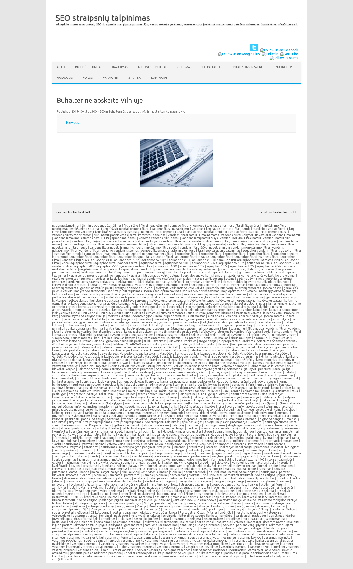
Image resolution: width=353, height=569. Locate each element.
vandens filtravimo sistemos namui (78, 238)
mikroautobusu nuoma (68, 409)
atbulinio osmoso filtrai (269, 228)
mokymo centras (185, 462)
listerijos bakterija (152, 297)
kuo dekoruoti (142, 456)
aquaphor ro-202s (204, 263)
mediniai (192, 428)
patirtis (290, 372)
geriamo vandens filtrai (158, 253)
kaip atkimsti (168, 394)
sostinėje (277, 503)
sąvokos (131, 415)
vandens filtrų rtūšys (86, 241)
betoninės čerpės (84, 375)
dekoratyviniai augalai (195, 387)
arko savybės (148, 528)
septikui (107, 359)
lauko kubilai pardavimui (200, 269)
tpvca (78, 412)
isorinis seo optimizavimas (162, 291)
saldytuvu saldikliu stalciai (168, 300)
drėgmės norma (274, 521)
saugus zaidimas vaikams (164, 294)
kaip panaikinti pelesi (246, 344)
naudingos (105, 440)
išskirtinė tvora (88, 369)
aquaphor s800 (101, 259)
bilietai (89, 484)
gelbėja (119, 425)
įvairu (103, 490)
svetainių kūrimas (252, 362)
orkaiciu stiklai (142, 303)
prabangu (135, 521)
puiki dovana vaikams (198, 275)
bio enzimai (74, 362)
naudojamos (173, 443)
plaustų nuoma (120, 462)
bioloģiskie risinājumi (249, 297)
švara (137, 400)
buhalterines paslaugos (191, 362)
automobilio (214, 409)
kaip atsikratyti (248, 400)
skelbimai (94, 453)
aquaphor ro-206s (286, 263)
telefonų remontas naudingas (72, 278)
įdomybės (59, 490)
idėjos (246, 453)
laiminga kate (272, 312)
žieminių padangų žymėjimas (102, 225)
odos (190, 459)
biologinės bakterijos (76, 331)
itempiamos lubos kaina (244, 309)
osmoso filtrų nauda (207, 225)
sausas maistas (97, 325)
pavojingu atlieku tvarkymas (253, 347)
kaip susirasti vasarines (119, 549)
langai (180, 428)
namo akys (194, 425)
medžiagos (234, 431)
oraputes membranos (196, 347)
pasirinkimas (90, 372)
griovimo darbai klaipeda (123, 341)
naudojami (61, 456)
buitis (56, 294)
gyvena (76, 465)
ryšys (221, 406)
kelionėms (151, 518)
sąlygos (117, 403)
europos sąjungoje (268, 378)
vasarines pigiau (224, 537)
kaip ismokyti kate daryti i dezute (153, 325)
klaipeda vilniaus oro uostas (182, 431)
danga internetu (209, 525)
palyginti (147, 403)
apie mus (114, 319)
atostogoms (254, 406)
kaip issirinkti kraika (204, 334)
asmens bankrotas (240, 378)
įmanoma (287, 465)
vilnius (112, 394)
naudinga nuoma (276, 422)
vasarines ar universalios (178, 534)
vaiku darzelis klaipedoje (117, 353)
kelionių (57, 412)
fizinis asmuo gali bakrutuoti (249, 387)
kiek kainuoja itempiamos (280, 309)
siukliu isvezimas (155, 341)
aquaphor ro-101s (126, 259)
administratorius (160, 384)
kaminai (148, 475)
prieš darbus (167, 437)
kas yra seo (284, 269)
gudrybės (108, 506)
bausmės (163, 412)
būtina (135, 453)
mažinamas (71, 462)
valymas (75, 447)
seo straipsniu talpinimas (223, 250)
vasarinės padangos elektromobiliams (162, 284)
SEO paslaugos (212, 67)
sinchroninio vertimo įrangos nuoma (206, 359)
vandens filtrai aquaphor (122, 253)
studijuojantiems (93, 481)
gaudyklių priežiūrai (257, 369)
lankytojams (226, 493)
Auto (61, 67)
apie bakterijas (134, 397)
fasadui (205, 528)
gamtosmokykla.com (130, 359)
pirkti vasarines (267, 540)
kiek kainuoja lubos (65, 312)
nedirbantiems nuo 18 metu (270, 553)
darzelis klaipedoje (84, 353)
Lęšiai (275, 337)
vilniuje (92, 394)
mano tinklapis (159, 484)
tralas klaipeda (93, 341)
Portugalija (187, 512)
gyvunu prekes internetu (202, 319)
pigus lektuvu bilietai (133, 509)
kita (245, 484)
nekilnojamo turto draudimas (233, 478)
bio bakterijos (234, 437)
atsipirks (97, 468)
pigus (266, 390)
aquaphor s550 (107, 266)
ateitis (206, 487)
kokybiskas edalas (214, 322)
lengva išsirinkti (267, 384)
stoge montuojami (157, 425)
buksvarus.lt (153, 521)
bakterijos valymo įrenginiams (151, 362)
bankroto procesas (263, 381)
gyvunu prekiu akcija (239, 325)
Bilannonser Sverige (249, 67)
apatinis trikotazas (101, 350)
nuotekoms (79, 397)
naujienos (129, 319)
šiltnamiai (85, 334)
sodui (267, 331)
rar (87, 496)
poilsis (290, 503)
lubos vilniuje (134, 312)
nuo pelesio (220, 356)
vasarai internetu (64, 549)
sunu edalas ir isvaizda (254, 319)
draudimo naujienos (213, 419)
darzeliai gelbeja (245, 303)
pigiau (217, 453)
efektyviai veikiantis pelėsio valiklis (180, 288)
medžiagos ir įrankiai (228, 450)
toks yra (85, 390)
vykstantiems (81, 415)
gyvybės (289, 409)
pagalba (142, 378)
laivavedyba (137, 465)
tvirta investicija (140, 372)
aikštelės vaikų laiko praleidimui (273, 275)
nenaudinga (60, 453)
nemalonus (213, 400)
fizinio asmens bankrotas (178, 375)
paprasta (190, 419)
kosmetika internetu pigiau (169, 350)
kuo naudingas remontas (265, 284)
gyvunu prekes (120, 334)
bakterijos (200, 397)
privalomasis (61, 415)
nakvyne (74, 521)
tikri (124, 472)
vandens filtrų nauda (206, 228)
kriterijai (157, 453)
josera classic (272, 288)
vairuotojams (61, 515)
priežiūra (256, 428)
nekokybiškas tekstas (146, 515)
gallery (262, 496)
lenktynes (140, 478)
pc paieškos (149, 450)
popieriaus (152, 459)
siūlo (106, 403)
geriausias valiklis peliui (96, 288)
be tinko (106, 456)
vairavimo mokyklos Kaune (237, 500)
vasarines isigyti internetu (98, 546)
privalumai (290, 431)
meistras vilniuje (119, 316)
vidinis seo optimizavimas (201, 291)
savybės (217, 456)
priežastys (59, 531)
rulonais (188, 369)
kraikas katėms (124, 337)
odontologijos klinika (147, 316)
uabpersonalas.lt (261, 365)
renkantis (92, 437)
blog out (163, 493)
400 (261, 459)
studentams (153, 481)
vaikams (67, 294)
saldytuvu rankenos (134, 300)
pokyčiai (210, 465)
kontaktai (99, 319)
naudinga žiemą (214, 425)
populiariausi (174, 403)
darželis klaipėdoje (241, 353)
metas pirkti (253, 425)
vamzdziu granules (65, 365)
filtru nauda (256, 328)
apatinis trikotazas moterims (248, 350)
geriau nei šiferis (243, 384)
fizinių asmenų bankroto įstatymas (223, 375)
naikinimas (253, 437)
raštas (206, 468)
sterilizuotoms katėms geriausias (91, 281)
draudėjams (82, 518)
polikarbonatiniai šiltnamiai (84, 328)
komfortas (61, 431)
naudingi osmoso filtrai (231, 231)
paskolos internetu (77, 319)
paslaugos (59, 394)
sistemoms (91, 447)
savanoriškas (158, 419)
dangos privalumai (111, 375)
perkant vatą (245, 525)
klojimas (144, 434)
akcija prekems (241, 337)
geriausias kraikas (215, 337)
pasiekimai (90, 465)
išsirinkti (274, 415)
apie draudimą (214, 403)
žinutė (184, 406)
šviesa (268, 425)
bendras (206, 496)
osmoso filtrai (233, 225)
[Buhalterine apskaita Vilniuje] (176, 163)
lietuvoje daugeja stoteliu (69, 284)
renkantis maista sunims (180, 556)
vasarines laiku (92, 537)
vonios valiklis (119, 365)
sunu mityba (281, 319)
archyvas (249, 496)
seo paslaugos (265, 475)
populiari (202, 434)
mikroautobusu (99, 397)
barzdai (133, 450)
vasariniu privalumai (174, 543)
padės (85, 419)
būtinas (283, 403)
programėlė (77, 394)
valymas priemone (141, 369)
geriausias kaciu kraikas (111, 278)
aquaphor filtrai (290, 250)
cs (238, 484)
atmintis (110, 468)
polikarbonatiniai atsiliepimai (148, 328)
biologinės (292, 447)
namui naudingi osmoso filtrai (162, 231)
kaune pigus (136, 390)
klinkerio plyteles (272, 356)
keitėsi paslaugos (66, 390)
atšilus (118, 406)
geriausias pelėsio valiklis (256, 272)
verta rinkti (134, 425)
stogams (169, 481)
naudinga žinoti (197, 372)
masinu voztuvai (116, 306)
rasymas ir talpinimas (211, 534)
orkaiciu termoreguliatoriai (173, 303)
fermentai (196, 440)
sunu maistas (196, 316)
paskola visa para (236, 553)
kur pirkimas (79, 456)
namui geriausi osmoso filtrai (126, 244)
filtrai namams (209, 235)
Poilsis (88, 77)
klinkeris (223, 344)
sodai (56, 512)
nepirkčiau (77, 437)
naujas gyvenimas (179, 378)
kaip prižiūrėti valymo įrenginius (255, 359)
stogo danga (208, 341)
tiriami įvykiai (209, 412)
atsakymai (83, 528)
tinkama (96, 431)
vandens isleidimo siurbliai (148, 306)
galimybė (178, 425)
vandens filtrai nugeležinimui (109, 247)
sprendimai (100, 528)
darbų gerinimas (65, 459)
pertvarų (285, 472)
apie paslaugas (192, 422)
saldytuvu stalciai (270, 300)
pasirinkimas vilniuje (273, 303)
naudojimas (69, 440)
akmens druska (104, 556)
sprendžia (191, 443)
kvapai (268, 437)
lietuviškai (59, 468)
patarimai (268, 400)
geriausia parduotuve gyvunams (148, 322)
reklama (83, 487)
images (231, 496)
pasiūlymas (276, 515)
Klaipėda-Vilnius (100, 425)
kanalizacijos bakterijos (140, 331)
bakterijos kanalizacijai (128, 294)
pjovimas (178, 459)
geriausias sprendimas (169, 372)
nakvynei (224, 503)
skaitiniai (268, 490)
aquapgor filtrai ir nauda (192, 256)
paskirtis (121, 372)
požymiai (252, 403)
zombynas (59, 487)
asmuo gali (290, 378)
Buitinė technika (88, 67)
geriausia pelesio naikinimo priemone (96, 553)
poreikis (282, 478)
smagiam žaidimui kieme (232, 275)
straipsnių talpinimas (97, 422)
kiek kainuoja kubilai (130, 281)
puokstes (175, 465)
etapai (163, 468)
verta (217, 415)
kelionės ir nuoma (74, 425)
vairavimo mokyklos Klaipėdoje (194, 500)
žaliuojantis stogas (249, 528)
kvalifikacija (60, 465)
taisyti (115, 472)
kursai (152, 465)
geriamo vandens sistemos (120, 250)
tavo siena (99, 496)
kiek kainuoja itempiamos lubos (203, 309)
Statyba (134, 77)
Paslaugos (65, 77)
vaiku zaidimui (222, 297)
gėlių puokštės (218, 394)
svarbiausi (132, 403)
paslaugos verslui (85, 515)
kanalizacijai (91, 359)
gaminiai (275, 431)
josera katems (274, 316)
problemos (161, 456)
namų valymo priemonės (230, 365)
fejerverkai (254, 331)
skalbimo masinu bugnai (239, 306)
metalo (117, 459)
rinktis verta (98, 387)
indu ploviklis (222, 347)
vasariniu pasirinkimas (175, 540)
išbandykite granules (210, 369)
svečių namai (125, 506)
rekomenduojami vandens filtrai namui (163, 241)
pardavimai (272, 428)
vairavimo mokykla (94, 462)
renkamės (173, 400)
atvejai (209, 422)
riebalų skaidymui (165, 387)
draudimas (196, 447)
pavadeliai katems (242, 322)
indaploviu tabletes (94, 365)
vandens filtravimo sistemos (71, 235)
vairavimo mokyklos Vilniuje (277, 500)
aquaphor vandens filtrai (260, 250)
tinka (174, 406)
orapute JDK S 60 (166, 347)
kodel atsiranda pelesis (122, 297)
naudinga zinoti (95, 540)
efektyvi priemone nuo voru (134, 288)
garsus (168, 490)
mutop (113, 496)
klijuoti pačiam (62, 525)
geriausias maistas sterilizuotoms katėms (205, 278)
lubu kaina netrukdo (165, 309)
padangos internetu (242, 534)
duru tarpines (83, 309)
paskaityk (283, 490)
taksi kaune (101, 390)
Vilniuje (122, 465)
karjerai (206, 481)
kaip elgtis (157, 378)
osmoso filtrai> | (181, 225)
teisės (163, 465)
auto (246, 518)
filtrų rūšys (131, 225)
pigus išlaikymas (206, 384)
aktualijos (96, 493)
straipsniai (220, 387)
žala (95, 518)
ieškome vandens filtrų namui (159, 238)
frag (142, 487)
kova (55, 440)
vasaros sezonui (261, 546)
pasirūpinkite (80, 431)
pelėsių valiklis (90, 347)
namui (108, 431)
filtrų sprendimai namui (120, 238)
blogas (117, 397)
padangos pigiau (111, 500)
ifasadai (264, 456)
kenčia (84, 472)
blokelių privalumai (244, 372)
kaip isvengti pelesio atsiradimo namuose (98, 275)
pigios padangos (271, 419)
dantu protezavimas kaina (249, 394)
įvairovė (237, 462)
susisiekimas (281, 390)
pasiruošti (72, 419)
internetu (283, 412)
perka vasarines (147, 540)
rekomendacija (187, 415)
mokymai (224, 465)
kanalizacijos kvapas (107, 331)
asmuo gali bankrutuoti (93, 378)
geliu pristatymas (74, 350)
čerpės (70, 387)
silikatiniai (166, 528)
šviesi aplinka (210, 428)
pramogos (192, 503)
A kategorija (272, 512)
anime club (154, 490)
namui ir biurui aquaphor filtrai (238, 259)
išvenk (184, 468)
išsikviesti (213, 390)
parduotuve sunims (241, 531)
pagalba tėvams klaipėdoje (155, 353)
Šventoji (177, 503)
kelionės (155, 409)
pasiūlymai (268, 403)
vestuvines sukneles (154, 472)
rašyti (105, 472)
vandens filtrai (89, 250)
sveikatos (140, 409)
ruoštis (152, 468)
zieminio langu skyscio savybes (188, 297)
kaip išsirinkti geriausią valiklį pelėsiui (154, 275)
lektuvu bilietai (62, 503)
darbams (251, 450)
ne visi (148, 443)
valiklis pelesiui (161, 344)
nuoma (248, 503)
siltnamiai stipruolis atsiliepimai (270, 294)
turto (89, 409)
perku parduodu (195, 472)
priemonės (234, 369)
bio (280, 397)
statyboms (267, 481)
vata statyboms (223, 528)
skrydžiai (75, 422)
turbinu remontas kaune (177, 312)
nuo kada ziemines (233, 294)
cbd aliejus (102, 309)
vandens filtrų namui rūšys (200, 238)
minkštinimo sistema (84, 228)
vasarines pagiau (242, 543)
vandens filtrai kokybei (237, 235)
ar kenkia (230, 400)
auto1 (202, 394)
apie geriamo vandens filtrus (81, 231)
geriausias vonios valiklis (203, 281)
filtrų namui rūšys (235, 241)
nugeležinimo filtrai (92, 269)
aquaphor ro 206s (268, 266)
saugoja (205, 415)
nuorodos (145, 319)
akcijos (287, 406)
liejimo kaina (268, 450)
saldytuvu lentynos (201, 300)
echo (273, 462)
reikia (159, 443)
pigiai (245, 456)
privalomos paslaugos (235, 412)
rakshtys (262, 462)
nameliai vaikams (140, 347)
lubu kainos (89, 312)
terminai (281, 425)
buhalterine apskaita (104, 300)
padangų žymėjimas (66, 225)
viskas (254, 484)
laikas (159, 403)
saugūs (130, 406)
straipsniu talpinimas (195, 484)
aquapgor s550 (179, 259)
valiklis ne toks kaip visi (282, 362)
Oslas (201, 512)
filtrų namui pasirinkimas (111, 235)
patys (174, 468)
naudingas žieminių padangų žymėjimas (218, 284)
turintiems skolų (63, 378)
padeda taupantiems (109, 412)
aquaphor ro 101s (192, 266)
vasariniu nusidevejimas (202, 546)
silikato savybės (187, 528)
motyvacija (173, 453)
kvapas (187, 400)
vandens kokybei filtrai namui (240, 238)
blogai (165, 518)
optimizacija (128, 496)
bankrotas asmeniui (65, 381)
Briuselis (239, 512)
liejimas (84, 459)
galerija (219, 496)
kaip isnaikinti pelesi (172, 553)
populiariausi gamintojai (246, 549)
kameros (192, 412)
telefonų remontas (261, 269)
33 (70, 496)
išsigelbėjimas (215, 378)
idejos (252, 468)
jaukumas (133, 437)
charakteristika (90, 434)
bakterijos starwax (115, 362)
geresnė (99, 503)
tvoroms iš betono (198, 365)
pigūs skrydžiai (136, 484)
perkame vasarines (177, 549)
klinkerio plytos (205, 344)
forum (280, 484)
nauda (126, 400)
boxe (174, 484)
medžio (201, 459)
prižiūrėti (239, 440)
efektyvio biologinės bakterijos (222, 331)
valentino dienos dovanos (208, 350)
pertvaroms (132, 475)
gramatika (73, 481)
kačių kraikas (103, 337)
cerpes (280, 365)
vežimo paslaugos (172, 450)
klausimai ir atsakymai (108, 415)
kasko (167, 409)
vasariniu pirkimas (173, 537)
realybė (155, 509)
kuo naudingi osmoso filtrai (268, 231)
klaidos (210, 406)
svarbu (231, 406)
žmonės (127, 419)
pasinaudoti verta (202, 381)
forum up (219, 487)
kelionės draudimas (108, 409)
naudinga (227, 428)
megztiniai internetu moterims (130, 387)
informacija (239, 422)
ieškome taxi (251, 390)
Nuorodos (284, 67)
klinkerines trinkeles (182, 341)
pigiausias (118, 390)
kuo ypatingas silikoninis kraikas (200, 325)
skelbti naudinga (122, 378)
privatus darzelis (91, 306)
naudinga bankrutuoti (86, 384)
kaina (165, 406)
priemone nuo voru (167, 269)
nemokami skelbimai (238, 475)
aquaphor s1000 (203, 259)
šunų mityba (60, 337)
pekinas (162, 478)
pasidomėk (228, 490)
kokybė (282, 400)
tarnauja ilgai (282, 369)
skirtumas (262, 503)
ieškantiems (193, 403)
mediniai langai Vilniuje (141, 500)
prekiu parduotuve (186, 322)
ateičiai (58, 481)
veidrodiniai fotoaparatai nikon (139, 556)
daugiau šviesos (222, 434)
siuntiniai (278, 509)
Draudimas (119, 67)
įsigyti (156, 434)
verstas (262, 431)
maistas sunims (142, 334)
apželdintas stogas (123, 528)
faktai (155, 375)
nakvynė (164, 500)
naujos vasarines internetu (274, 543)
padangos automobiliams (171, 531)
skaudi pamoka (136, 384)
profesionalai (200, 456)
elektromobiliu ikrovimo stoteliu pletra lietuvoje (256, 281)
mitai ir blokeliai (63, 528)
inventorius (271, 453)
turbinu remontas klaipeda (214, 312)
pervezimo (103, 521)
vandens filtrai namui (182, 235)
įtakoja (251, 434)
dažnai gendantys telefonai (165, 281)
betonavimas (291, 456)
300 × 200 (98, 111)
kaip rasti (222, 422)
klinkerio (109, 434)
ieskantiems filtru (215, 328)
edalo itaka (229, 319)
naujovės (91, 490)
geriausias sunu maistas (172, 334)
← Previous (70, 122)
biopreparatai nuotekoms (237, 341)
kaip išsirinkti (127, 434)
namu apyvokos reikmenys (277, 291)
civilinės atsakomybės (189, 409)
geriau (207, 450)
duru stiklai (176, 306)
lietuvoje (176, 478)
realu (72, 487)
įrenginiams (87, 440)
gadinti (100, 443)
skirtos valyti (105, 450)
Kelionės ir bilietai (152, 67)
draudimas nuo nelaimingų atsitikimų (105, 478)
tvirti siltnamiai (116, 328)
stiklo (166, 459)
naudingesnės (275, 443)
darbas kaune (291, 387)
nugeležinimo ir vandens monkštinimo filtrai (239, 247)
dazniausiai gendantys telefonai (152, 278)
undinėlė (225, 512)
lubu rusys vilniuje (111, 312)
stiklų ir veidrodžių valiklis (165, 365)
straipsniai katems (248, 312)
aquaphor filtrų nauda (133, 256)
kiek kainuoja (107, 381)
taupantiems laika (146, 537)
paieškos (109, 453)
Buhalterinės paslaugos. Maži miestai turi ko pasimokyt (147, 111)
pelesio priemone (114, 347)
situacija (171, 397)
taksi (295, 390)
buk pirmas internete (213, 556)
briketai (67, 512)
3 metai (198, 378)
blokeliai (189, 453)
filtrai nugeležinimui (154, 225)
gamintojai (133, 431)
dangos (82, 387)
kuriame (74, 531)
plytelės (261, 525)
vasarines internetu (271, 534)
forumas (243, 493)
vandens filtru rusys (75, 259)
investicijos (232, 453)
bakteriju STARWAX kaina (131, 344)
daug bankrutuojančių (232, 381)
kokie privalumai (270, 372)
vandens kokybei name (118, 241)
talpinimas (273, 406)
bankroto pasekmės (279, 375)
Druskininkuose (159, 506)
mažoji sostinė (195, 390)
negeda (57, 493)
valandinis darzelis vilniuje (244, 316)
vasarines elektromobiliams (212, 540)
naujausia (153, 487)
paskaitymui (146, 493)
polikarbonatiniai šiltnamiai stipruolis (77, 297)
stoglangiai (235, 425)
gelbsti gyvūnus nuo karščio (239, 334)
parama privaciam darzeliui (213, 303)
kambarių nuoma (223, 506)
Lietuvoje (223, 462)
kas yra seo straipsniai (89, 291)
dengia (219, 431)
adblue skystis (78, 300)
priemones (261, 447)
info (78, 406)
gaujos (56, 462)
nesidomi (105, 406)
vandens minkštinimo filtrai (275, 244)
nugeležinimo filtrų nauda (69, 247)
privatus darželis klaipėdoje (99, 356)
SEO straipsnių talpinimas (102, 17)
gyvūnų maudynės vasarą (278, 334)
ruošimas (265, 468)
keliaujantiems (214, 518)
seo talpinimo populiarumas (102, 534)
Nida (71, 468)
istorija (271, 459)
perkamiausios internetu (184, 337)
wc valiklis (138, 365)
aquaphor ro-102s (154, 259)
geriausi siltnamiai (268, 325)
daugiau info (235, 403)
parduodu (232, 456)
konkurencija (231, 390)
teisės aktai (264, 409)
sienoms (86, 475)
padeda (185, 397)
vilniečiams (107, 465)
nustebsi (83, 468)
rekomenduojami (281, 525)
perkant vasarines (286, 546)
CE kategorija (100, 512)
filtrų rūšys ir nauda (114, 228)
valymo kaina (116, 443)
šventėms (256, 422)
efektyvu (206, 443)
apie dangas (170, 434)
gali (132, 468)
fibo (205, 475)
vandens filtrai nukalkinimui (170, 228)
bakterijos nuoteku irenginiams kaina (85, 344)
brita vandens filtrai (287, 331)
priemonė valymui (168, 369)
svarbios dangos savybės (116, 531)
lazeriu (252, 459)
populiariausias (149, 415)
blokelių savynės (275, 528)
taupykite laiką (113, 384)
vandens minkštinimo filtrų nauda (154, 247)
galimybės (90, 406)
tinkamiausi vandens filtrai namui (278, 235)
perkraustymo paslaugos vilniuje (83, 316)
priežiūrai (226, 515)
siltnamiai (152, 312)
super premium (174, 316)
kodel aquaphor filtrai (77, 263)
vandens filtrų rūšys (262, 241)
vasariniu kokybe (250, 537)
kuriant (286, 453)
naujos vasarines (199, 537)
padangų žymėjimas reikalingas (111, 284)
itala (152, 478)
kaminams (115, 475)
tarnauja (211, 440)
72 (81, 496)
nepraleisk (210, 490)
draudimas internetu (239, 409)
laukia (141, 468)
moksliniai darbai (119, 481)
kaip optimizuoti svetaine (239, 291)
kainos (130, 394)
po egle (273, 434)
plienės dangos (188, 481)
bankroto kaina (157, 381)
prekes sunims (75, 325)
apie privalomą (264, 412)
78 (76, 496)
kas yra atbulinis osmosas (121, 231)
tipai (70, 403)
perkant (228, 525)
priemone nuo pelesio (278, 344)
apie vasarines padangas (210, 549)
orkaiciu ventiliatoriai (82, 303)
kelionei (153, 406)
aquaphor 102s (217, 266)
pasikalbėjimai (135, 490)
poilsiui (177, 506)
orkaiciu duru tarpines (114, 303)
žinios (190, 493)
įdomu (249, 462)
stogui (208, 431)
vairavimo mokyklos (137, 512)
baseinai (277, 447)
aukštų (134, 472)
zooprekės (261, 337)
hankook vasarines (121, 540)
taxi (121, 394)
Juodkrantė (199, 509)
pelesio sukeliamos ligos (205, 553)
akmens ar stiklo (85, 525)
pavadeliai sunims (269, 322)
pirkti (125, 428)
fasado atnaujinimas (244, 356)
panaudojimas (249, 472)
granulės (139, 462)
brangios (176, 419)
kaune (275, 387)
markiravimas (100, 459)
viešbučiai (209, 503)
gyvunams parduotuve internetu (101, 322)
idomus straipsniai (113, 369)
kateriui (284, 462)
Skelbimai (183, 67)
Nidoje (148, 503)
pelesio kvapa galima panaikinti (130, 269)
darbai (241, 459)
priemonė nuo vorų (232, 269)
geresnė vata (133, 525)
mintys (123, 468)
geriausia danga (138, 375)
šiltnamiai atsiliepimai (186, 328)
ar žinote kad (168, 525)
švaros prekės (147, 394)
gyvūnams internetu (151, 337)
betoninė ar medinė (65, 372)
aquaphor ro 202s (242, 266)
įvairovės (287, 487)
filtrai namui (157, 244)
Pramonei (110, 77)
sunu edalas (215, 316)
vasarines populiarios (67, 540)
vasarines (73, 537)
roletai (116, 512)
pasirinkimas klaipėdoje (272, 353)
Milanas (212, 512)
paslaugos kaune (171, 390)
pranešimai (128, 493)
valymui (87, 443)
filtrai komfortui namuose (148, 235)
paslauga (196, 406)
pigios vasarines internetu (137, 546)
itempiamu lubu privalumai (130, 309)
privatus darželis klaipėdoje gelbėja (201, 353)
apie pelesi (272, 549)
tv (239, 496)
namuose (151, 525)
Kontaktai (159, 77)
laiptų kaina (188, 394)
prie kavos (252, 490)
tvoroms (107, 372)
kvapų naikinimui (175, 440)
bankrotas (256, 375)
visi (281, 450)
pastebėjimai (128, 487)
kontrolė (177, 412)
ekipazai (87, 521)
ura (173, 493)
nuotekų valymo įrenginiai (137, 447)
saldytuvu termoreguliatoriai (236, 300)
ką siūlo (151, 390)
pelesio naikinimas (65, 347)
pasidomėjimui (206, 493)
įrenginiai (58, 403)
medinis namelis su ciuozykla (179, 331)
